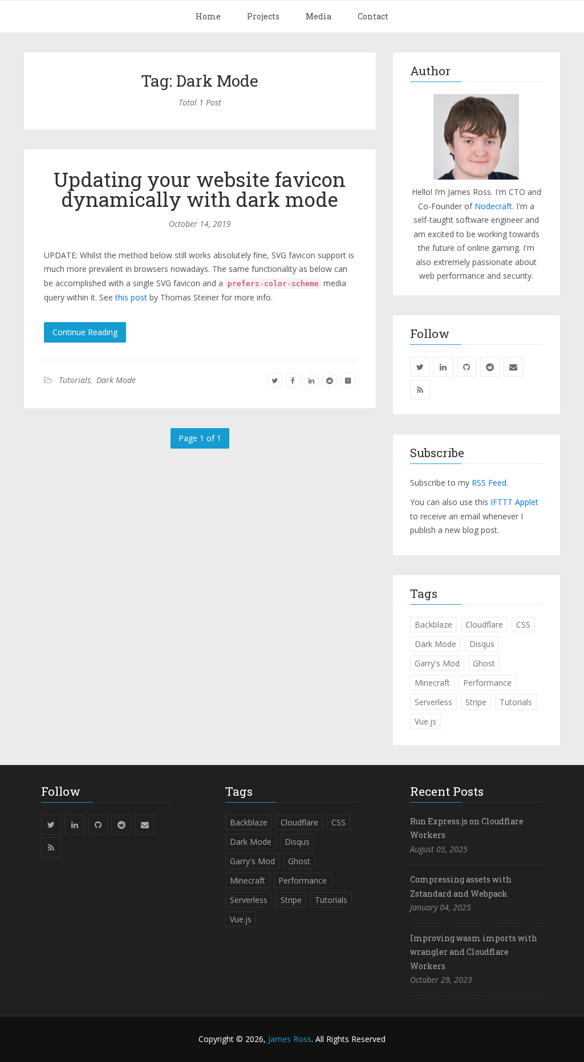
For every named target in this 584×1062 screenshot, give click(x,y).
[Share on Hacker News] (348, 380)
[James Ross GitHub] (467, 366)
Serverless (433, 702)
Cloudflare (484, 624)
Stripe (475, 702)
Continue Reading (84, 332)
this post (131, 297)
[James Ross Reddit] (490, 366)
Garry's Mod (437, 663)
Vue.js (425, 721)
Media (318, 16)
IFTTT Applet (514, 502)
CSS (523, 624)
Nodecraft (493, 206)
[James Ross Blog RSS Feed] (420, 389)
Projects (263, 16)
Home (208, 16)
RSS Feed (489, 482)
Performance (487, 682)
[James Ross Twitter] (420, 366)
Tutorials (75, 380)
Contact (373, 16)
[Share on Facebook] (293, 380)
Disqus (481, 643)
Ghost (484, 663)
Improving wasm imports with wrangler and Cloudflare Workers (473, 952)
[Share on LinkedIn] (311, 380)
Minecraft (432, 682)
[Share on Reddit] (330, 380)
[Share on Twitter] (275, 380)
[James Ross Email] (514, 366)
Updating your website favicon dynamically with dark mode (200, 189)
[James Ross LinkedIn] (443, 366)
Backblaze (433, 624)
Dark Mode (116, 380)
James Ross (289, 1038)
